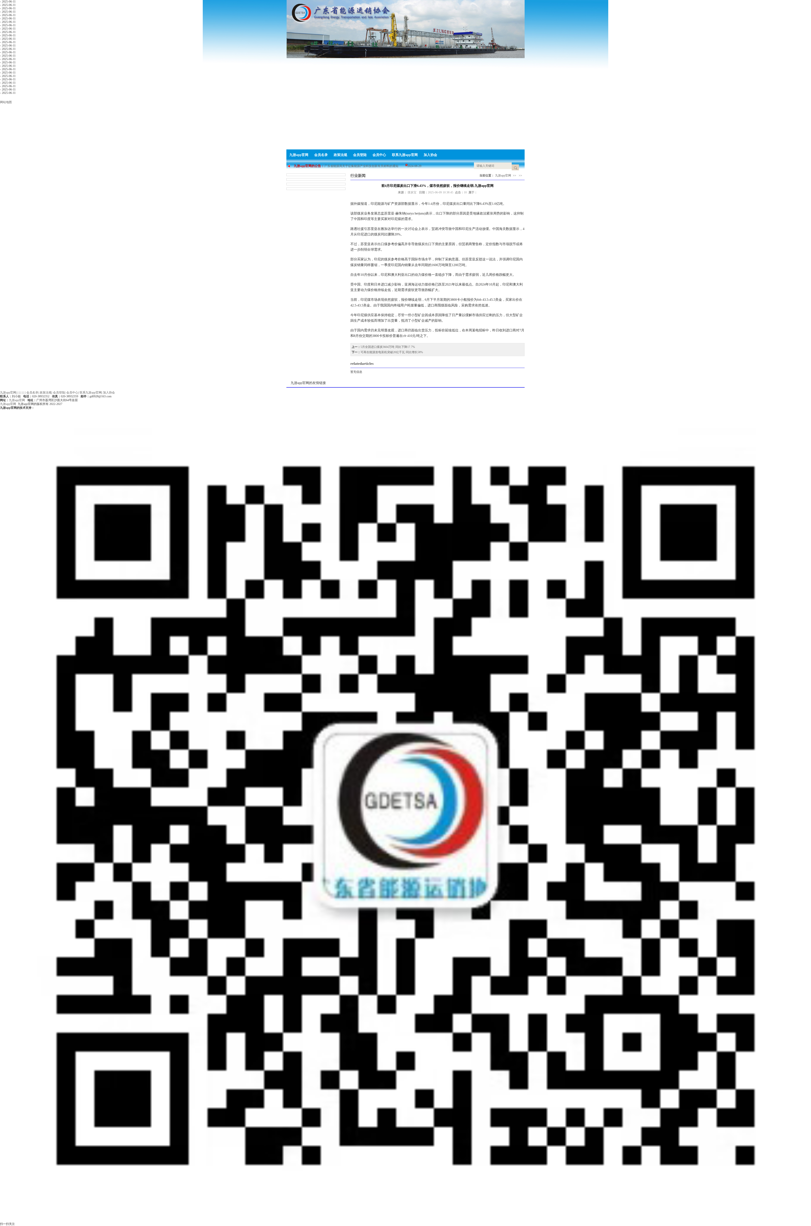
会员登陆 (360, 155)
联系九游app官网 (405, 155)
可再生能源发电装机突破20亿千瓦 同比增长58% (392, 352)
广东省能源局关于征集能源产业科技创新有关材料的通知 (361, 166)
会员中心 (379, 155)
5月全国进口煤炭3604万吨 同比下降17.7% (388, 347)
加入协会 (430, 155)
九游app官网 (298, 155)
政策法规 (340, 155)
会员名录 (321, 155)
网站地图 (6, 102)
